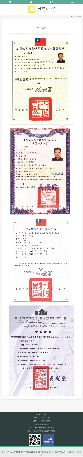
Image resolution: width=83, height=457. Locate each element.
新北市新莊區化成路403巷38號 (44, 431)
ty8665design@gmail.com (44, 427)
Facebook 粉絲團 (48, 440)
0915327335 (44, 417)
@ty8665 (45, 424)
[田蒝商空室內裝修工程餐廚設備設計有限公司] (41, 9)
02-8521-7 (40, 414)
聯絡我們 (52, 2)
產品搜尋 (31, 2)
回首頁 (72, 2)
